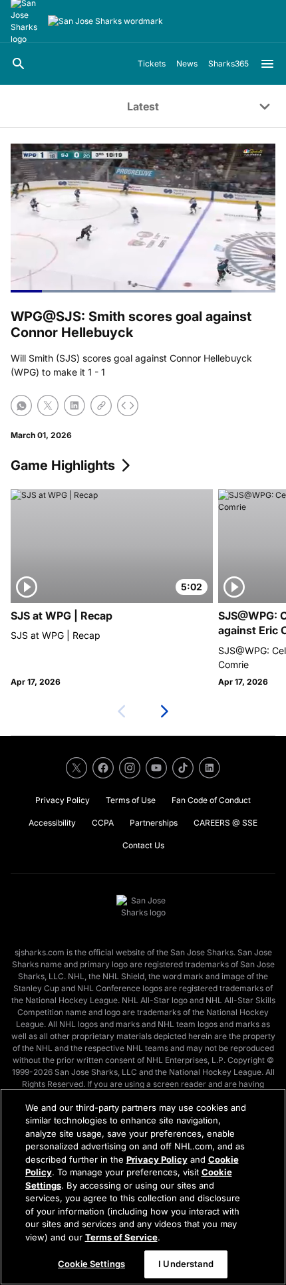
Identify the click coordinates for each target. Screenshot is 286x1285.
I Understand (186, 1263)
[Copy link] (101, 405)
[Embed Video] (127, 405)
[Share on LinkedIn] (74, 405)
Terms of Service (121, 1237)
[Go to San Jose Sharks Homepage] (105, 21)
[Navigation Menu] (267, 64)
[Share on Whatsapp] (21, 405)
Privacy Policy (157, 1159)
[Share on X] (48, 405)
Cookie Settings (91, 1263)
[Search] (19, 64)
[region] (143, 1186)
